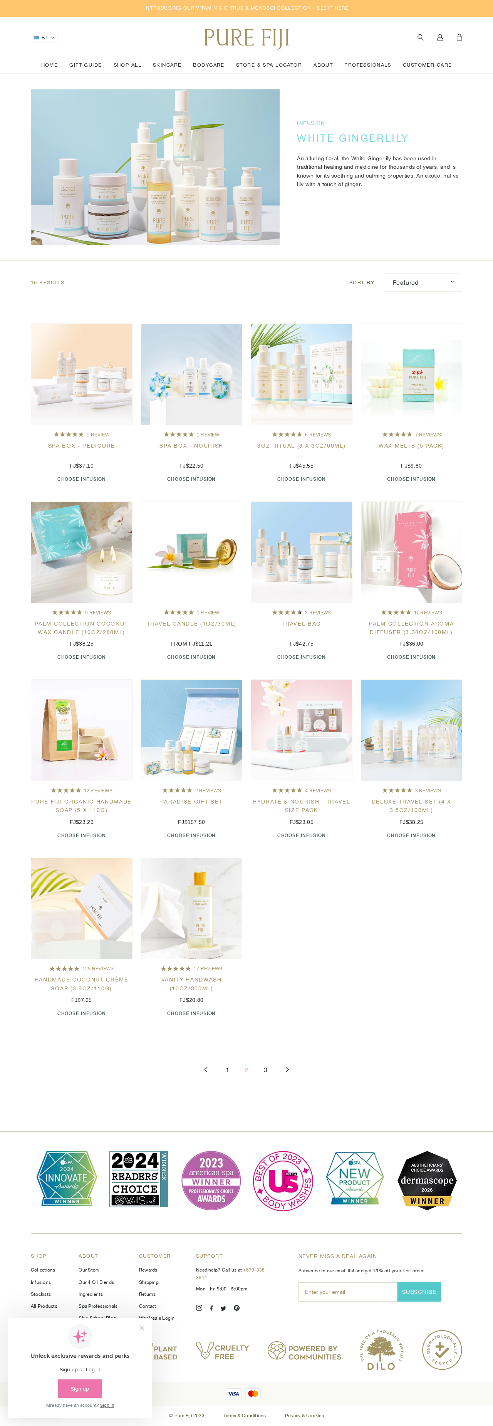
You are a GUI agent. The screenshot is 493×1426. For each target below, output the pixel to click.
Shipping (149, 1282)
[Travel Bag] (301, 552)
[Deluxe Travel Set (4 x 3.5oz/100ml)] (412, 730)
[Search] (421, 37)
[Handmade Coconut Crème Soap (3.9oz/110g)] (81, 909)
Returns (147, 1294)
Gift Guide (85, 65)
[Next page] (287, 1070)
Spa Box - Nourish (191, 446)
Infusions (41, 1282)
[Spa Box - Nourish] (192, 374)
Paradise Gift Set (191, 802)
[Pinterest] (237, 1309)
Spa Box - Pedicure (81, 446)
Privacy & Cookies (304, 1415)
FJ (44, 37)
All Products (44, 1306)
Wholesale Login (157, 1318)
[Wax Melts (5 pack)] (412, 374)
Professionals (367, 65)
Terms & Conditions (245, 1415)
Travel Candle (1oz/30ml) (191, 624)
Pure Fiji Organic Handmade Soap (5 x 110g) (81, 806)
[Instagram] (199, 1309)
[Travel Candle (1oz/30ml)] (192, 552)
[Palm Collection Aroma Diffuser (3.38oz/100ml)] (412, 552)
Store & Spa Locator (269, 65)
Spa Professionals (98, 1306)
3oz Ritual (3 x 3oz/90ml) (301, 446)
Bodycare (208, 65)
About (323, 65)
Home (49, 65)
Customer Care (427, 65)
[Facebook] (211, 1309)
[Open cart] (459, 38)
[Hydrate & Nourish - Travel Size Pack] (301, 730)
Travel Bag (301, 624)
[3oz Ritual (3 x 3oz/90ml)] (301, 374)
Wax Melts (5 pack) (411, 446)
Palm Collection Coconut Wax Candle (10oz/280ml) (81, 628)
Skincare (167, 65)
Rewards (148, 1270)
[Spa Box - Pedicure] (81, 374)
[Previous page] (205, 1070)
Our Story (89, 1270)
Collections (43, 1270)
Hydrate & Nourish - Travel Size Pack (301, 806)
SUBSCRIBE (419, 1291)
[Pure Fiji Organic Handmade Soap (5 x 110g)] (81, 730)
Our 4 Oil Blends (96, 1282)
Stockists (41, 1294)
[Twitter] (223, 1309)
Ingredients (91, 1294)
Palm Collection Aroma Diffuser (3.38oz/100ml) (411, 628)
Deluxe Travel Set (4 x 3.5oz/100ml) (411, 806)
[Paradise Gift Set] (192, 730)
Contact (147, 1306)
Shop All (127, 65)
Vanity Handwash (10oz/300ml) (191, 983)
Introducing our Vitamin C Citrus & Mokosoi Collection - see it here (246, 8)
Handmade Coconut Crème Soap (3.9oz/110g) (82, 983)
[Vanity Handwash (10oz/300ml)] (192, 909)
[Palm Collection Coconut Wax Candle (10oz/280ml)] (81, 552)
